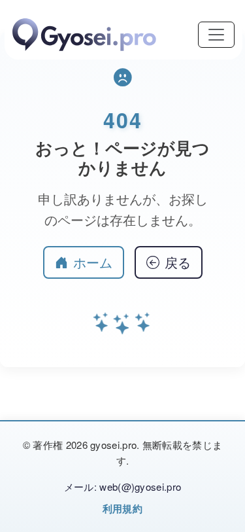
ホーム (92, 262)
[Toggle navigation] (216, 35)
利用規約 (122, 508)
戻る (178, 262)
